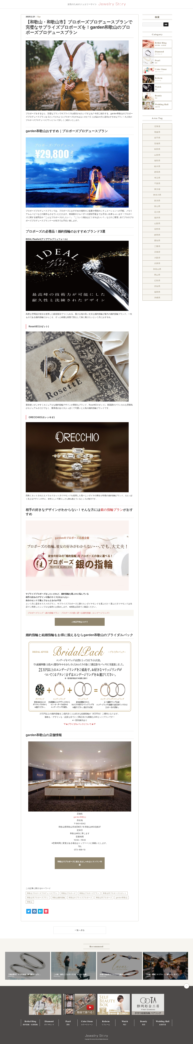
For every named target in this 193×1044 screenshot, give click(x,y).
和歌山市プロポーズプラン (38, 897)
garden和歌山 (80, 817)
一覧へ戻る (80, 930)
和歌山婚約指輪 (58, 897)
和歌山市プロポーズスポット (114, 893)
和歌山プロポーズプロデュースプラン (42, 893)
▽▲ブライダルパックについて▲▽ (80, 724)
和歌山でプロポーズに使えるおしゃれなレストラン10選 (80, 863)
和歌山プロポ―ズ (68, 893)
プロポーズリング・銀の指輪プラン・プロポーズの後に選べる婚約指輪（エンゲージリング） (69, 613)
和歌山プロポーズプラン (89, 893)
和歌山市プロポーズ (104, 897)
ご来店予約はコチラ (79, 622)
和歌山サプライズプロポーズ (80, 897)
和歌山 (29, 902)
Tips (39, 16)
